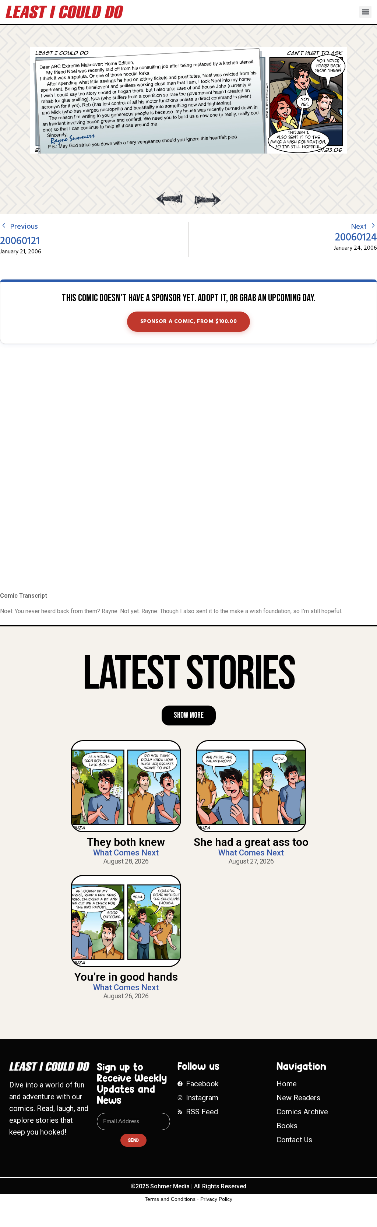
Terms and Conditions (170, 1199)
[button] (365, 12)
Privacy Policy (216, 1199)
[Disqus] (188, 468)
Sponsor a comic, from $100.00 (188, 321)
